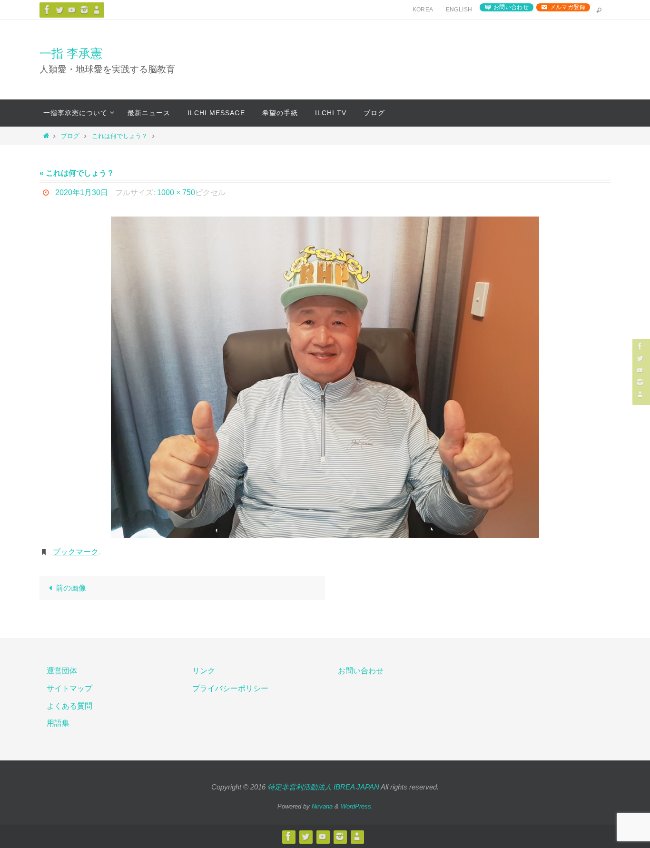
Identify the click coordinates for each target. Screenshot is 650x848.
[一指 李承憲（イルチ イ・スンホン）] (47, 9)
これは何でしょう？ (120, 135)
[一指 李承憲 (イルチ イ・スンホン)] (84, 9)
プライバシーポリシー (230, 688)
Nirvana (322, 806)
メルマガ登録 (567, 7)
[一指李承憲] (96, 9)
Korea (423, 9)
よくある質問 (69, 706)
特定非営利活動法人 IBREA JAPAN (323, 787)
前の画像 (71, 588)
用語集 (58, 723)
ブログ (70, 135)
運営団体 (62, 671)
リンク (203, 671)
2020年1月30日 (81, 192)
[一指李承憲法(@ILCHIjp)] (59, 9)
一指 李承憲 (70, 53)
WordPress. (357, 806)
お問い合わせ (511, 7)
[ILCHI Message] (71, 9)
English (459, 9)
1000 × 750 (176, 192)
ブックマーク (75, 552)
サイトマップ (69, 688)
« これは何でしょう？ (76, 173)
